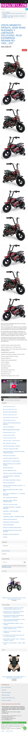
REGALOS (5, 537)
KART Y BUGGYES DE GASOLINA (10, 497)
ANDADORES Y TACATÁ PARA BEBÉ (10, 511)
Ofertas (3, 650)
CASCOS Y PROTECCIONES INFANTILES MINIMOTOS (12, 423)
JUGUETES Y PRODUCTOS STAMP (10, 448)
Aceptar (3, 731)
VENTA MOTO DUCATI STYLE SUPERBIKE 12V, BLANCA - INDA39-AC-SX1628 (14, 628)
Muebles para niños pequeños (9, 455)
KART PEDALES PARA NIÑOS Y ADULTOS (12, 480)
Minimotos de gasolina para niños (10, 409)
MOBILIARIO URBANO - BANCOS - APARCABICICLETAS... (10, 501)
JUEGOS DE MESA (7, 514)
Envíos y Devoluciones (6, 687)
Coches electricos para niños (9, 406)
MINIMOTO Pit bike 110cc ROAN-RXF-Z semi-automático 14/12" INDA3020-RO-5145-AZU (14, 598)
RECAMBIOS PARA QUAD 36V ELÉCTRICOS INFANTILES (12, 531)
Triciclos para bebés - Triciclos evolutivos (11, 440)
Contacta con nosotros (6, 700)
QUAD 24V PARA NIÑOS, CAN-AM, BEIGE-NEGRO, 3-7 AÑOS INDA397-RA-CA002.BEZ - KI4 (14, 677)
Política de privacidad (6, 692)
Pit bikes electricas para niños (9, 432)
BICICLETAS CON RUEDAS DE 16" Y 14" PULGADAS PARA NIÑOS (14, 494)
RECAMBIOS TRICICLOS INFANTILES (11, 534)
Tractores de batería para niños (9, 438)
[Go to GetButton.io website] (25, 730)
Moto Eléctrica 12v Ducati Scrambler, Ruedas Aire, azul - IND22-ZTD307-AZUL (14, 635)
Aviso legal (4, 690)
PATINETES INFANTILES (8, 467)
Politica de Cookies (9, 731)
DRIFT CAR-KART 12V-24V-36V (9, 443)
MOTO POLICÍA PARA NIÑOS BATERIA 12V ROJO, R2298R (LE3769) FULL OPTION (14, 620)
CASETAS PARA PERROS (8, 524)
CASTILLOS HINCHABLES (8, 427)
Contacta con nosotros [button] (14, 722)
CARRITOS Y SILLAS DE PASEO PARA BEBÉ (12, 473)
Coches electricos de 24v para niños (10, 417)
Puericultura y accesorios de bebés (10, 504)
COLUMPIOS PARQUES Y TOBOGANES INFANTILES (11, 476)
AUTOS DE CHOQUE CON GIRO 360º (11, 458)
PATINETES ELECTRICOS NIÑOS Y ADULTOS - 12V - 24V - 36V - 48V (14, 486)
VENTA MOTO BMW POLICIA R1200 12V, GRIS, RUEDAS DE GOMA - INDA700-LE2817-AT (14, 608)
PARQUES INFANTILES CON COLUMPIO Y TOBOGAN (12, 464)
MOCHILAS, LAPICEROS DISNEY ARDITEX (12, 527)
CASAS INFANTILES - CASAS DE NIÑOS (11, 461)
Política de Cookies (6, 695)
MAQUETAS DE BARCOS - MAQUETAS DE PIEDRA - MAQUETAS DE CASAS (13, 452)
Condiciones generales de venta (8, 697)
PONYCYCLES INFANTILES (8, 482)
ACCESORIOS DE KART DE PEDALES (11, 522)
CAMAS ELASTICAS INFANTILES (10, 519)
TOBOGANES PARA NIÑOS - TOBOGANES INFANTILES (12, 507)
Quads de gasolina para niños (9, 420)
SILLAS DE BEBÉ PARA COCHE (9, 470)
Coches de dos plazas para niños (10, 414)
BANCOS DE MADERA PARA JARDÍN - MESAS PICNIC (12, 490)
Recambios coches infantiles (9, 435)
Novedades (4, 571)
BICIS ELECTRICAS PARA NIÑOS (10, 412)
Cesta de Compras (6, 550)
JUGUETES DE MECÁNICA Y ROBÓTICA (11, 446)
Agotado (24, 50)
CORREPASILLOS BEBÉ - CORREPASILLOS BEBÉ (13, 516)
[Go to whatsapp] (25, 728)
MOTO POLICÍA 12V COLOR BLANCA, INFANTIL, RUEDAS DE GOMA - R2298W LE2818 (14, 612)
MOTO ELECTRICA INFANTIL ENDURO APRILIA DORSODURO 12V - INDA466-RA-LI (14, 616)
